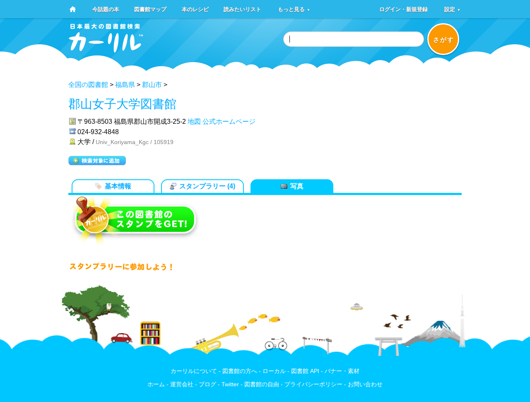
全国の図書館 (88, 84)
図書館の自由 (261, 384)
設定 (452, 9)
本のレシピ (195, 9)
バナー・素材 (342, 371)
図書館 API (305, 371)
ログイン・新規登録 (403, 9)
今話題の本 (105, 9)
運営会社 (181, 384)
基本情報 (118, 186)
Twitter (230, 384)
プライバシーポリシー (313, 384)
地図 (194, 121)
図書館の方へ (239, 371)
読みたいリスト (242, 9)
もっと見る (294, 9)
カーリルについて (194, 371)
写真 (297, 186)
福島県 (125, 84)
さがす (443, 39)
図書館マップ (150, 9)
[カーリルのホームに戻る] (106, 50)
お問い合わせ (365, 384)
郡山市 (152, 84)
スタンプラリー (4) (207, 186)
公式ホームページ (228, 121)
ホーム (156, 384)
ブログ (207, 384)
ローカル (274, 371)
